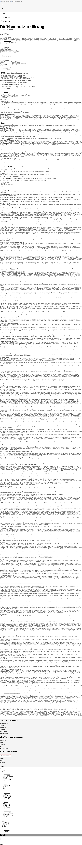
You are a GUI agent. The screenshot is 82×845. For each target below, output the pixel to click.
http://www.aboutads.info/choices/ (16, 223)
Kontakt (1, 742)
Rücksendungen (3, 731)
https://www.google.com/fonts (23, 685)
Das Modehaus (3, 740)
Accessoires (7, 17)
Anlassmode (7, 21)
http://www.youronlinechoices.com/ (38, 223)
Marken (3, 825)
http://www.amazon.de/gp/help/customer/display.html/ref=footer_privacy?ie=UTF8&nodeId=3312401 (21, 583)
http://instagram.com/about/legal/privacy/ (42, 703)
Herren (3, 788)
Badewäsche (7, 139)
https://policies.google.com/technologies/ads (9, 381)
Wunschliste (2, 760)
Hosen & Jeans (7, 37)
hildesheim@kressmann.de (8, 48)
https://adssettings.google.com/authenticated (44, 381)
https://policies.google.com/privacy (16, 432)
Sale (3, 821)
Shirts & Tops (7, 785)
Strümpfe (6, 786)
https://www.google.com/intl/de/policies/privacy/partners (12, 380)
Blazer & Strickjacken (8, 29)
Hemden (6, 92)
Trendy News (5, 826)
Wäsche (6, 68)
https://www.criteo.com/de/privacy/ (72, 573)
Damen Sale (6, 190)
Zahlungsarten (3, 729)
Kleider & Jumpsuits (8, 780)
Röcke (5, 56)
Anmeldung (2, 758)
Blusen (5, 33)
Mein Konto (4, 827)
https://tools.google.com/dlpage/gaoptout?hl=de (10, 377)
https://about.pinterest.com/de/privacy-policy (57, 709)
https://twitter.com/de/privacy (71, 715)
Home (3, 9)
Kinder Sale (6, 198)
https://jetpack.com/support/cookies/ (42, 540)
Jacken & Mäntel (7, 99)
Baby (5, 806)
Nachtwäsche (7, 781)
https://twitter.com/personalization (7, 716)
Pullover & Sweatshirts (9, 166)
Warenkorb (2, 762)
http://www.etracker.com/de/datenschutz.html (44, 557)
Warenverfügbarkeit (4, 723)
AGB (1, 746)
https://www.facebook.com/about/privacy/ (50, 509)
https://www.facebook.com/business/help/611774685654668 (13, 439)
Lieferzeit (2, 725)
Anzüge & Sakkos (8, 792)
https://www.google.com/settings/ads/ (30, 690)
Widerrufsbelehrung (4, 733)
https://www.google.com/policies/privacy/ (9, 690)
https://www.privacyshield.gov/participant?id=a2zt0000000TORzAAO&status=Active (36, 715)
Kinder (3, 803)
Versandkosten (3, 727)
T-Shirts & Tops (7, 818)
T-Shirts (6, 801)
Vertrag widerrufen (5, 755)
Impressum (2, 744)
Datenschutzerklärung (4, 748)
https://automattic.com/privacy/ (12, 540)
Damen (3, 13)
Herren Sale (6, 823)
